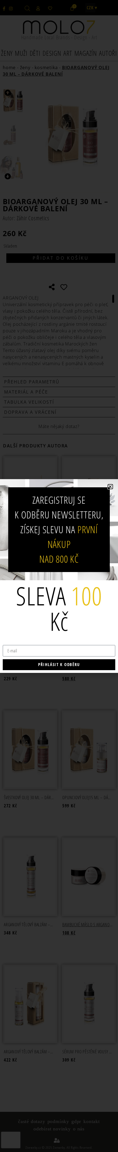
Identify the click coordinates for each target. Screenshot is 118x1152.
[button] (110, 487)
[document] (59, 576)
